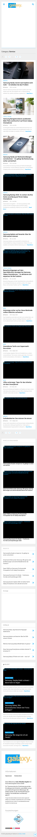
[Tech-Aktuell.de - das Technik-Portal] (18, 819)
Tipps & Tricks (7, 116)
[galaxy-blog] (14, 8)
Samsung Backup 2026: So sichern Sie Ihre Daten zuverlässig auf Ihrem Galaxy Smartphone (18, 197)
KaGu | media (22, 833)
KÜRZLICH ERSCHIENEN (10, 440)
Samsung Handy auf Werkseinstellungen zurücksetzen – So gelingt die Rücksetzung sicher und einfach (18, 159)
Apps (4, 380)
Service (5, 80)
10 (16, 56)
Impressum (8, 776)
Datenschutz (18, 776)
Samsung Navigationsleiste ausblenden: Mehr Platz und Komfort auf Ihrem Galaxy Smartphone (17, 121)
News (4, 308)
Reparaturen (9, 677)
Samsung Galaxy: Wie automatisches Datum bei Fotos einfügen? (17, 707)
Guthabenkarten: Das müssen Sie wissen (17, 418)
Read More (30, 93)
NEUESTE (6, 548)
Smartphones (9, 702)
